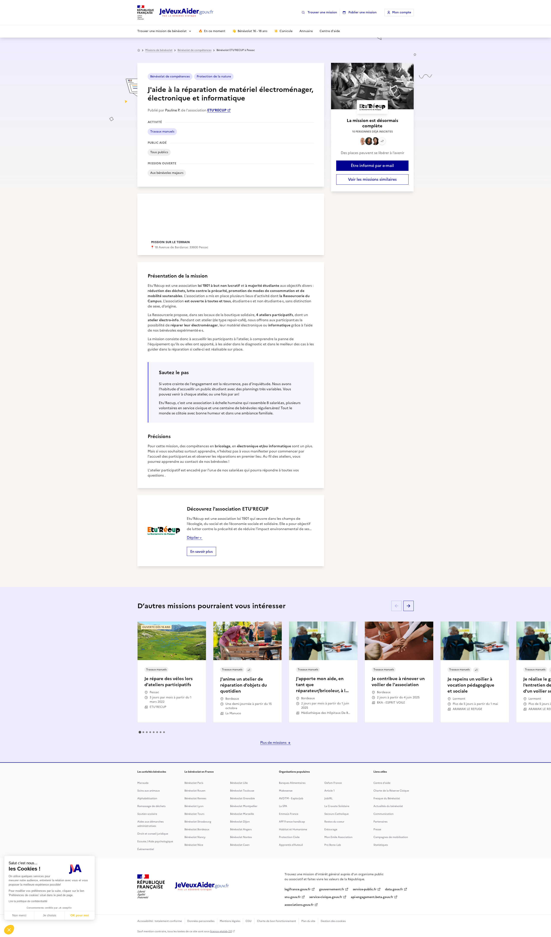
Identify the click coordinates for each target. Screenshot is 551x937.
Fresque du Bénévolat (386, 798)
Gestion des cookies (333, 921)
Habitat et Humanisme (293, 829)
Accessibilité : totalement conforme (159, 921)
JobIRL (328, 798)
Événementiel (145, 849)
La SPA (283, 806)
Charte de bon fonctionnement (276, 921)
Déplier (193, 537)
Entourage (330, 829)
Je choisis (49, 915)
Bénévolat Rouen (194, 791)
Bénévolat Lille (239, 783)
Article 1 (329, 791)
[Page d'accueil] (186, 12)
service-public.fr (364, 889)
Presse (377, 829)
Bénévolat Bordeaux (196, 829)
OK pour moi (79, 915)
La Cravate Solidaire (336, 806)
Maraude (143, 783)
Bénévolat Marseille (242, 814)
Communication (383, 814)
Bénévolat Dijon (240, 822)
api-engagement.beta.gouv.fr (372, 897)
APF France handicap (292, 822)
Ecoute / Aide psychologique (155, 841)
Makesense (286, 791)
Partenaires (380, 822)
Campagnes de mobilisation (390, 837)
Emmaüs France (288, 814)
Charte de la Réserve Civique (391, 791)
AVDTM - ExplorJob (291, 798)
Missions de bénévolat (158, 50)
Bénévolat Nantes (241, 837)
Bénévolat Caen (239, 845)
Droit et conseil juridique (152, 834)
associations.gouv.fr (299, 905)
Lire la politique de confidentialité (28, 901)
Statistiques (380, 845)
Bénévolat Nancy (195, 837)
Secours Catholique (336, 814)
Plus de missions (273, 742)
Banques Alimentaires (292, 783)
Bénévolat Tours (194, 814)
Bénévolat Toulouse (242, 791)
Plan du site (308, 921)
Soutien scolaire (147, 814)
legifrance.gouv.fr (298, 889)
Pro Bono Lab (332, 845)
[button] (9, 930)
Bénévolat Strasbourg (197, 822)
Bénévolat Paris (193, 783)
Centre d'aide (381, 783)
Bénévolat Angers (241, 829)
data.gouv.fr (394, 889)
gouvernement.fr (331, 889)
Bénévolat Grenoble (242, 798)
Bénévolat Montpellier (243, 806)
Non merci (19, 915)
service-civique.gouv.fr (325, 897)
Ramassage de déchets (151, 806)
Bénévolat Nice (193, 845)
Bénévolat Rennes (195, 798)
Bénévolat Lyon (193, 806)
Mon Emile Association (338, 837)
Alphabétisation (147, 798)
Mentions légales (230, 921)
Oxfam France (333, 783)
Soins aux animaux (148, 791)
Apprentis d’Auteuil (291, 845)
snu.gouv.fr (293, 897)
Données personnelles (200, 921)
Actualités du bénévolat (388, 806)
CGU (249, 921)
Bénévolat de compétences (194, 50)
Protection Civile (289, 837)
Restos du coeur (334, 822)
